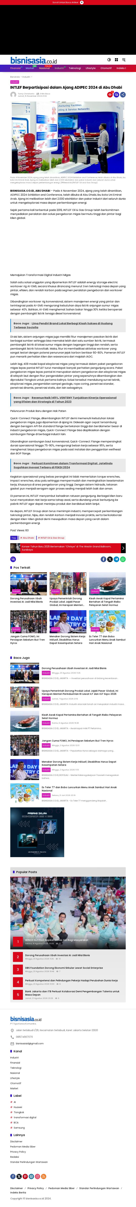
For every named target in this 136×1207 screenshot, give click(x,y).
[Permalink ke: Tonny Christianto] (14, 95)
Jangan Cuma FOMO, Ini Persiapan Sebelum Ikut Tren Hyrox (27, 640)
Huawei (18, 1107)
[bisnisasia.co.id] (33, 59)
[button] (109, 60)
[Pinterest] (25, 1176)
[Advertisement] (68, 246)
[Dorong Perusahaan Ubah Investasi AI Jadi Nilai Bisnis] (28, 583)
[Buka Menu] (116, 60)
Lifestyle (15, 1078)
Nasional (15, 1073)
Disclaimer (16, 1141)
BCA (16, 1122)
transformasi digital (25, 1117)
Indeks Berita (18, 1192)
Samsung (19, 1127)
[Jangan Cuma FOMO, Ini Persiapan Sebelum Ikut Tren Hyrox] (28, 621)
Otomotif (15, 1083)
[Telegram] (116, 559)
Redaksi (14, 1157)
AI (15, 1102)
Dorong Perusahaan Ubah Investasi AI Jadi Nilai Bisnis (26, 600)
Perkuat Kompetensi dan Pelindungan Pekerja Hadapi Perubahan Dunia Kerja (71, 980)
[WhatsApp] (123, 559)
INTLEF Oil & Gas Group (52, 537)
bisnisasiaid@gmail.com (30, 1043)
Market (14, 1088)
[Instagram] (37, 1176)
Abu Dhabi (28, 537)
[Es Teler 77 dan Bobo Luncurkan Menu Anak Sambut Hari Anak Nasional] (107, 621)
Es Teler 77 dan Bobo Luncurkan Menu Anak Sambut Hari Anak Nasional (107, 640)
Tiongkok (19, 1112)
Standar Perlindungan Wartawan (29, 1162)
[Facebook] (103, 559)
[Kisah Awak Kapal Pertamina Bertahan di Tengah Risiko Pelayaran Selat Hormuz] (107, 583)
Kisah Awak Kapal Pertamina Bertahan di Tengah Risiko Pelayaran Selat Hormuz (106, 602)
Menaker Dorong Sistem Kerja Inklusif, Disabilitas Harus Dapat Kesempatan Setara (67, 640)
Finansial (15, 1062)
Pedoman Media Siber (22, 1146)
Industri (14, 82)
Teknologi (15, 1068)
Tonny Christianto (26, 93)
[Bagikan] (123, 95)
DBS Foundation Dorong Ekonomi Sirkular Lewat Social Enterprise (64, 968)
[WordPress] (31, 1176)
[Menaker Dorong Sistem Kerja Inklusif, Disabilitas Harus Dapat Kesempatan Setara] (68, 621)
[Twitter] (110, 559)
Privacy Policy (18, 1151)
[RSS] (43, 1176)
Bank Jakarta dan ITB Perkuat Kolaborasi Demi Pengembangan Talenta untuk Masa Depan (72, 993)
